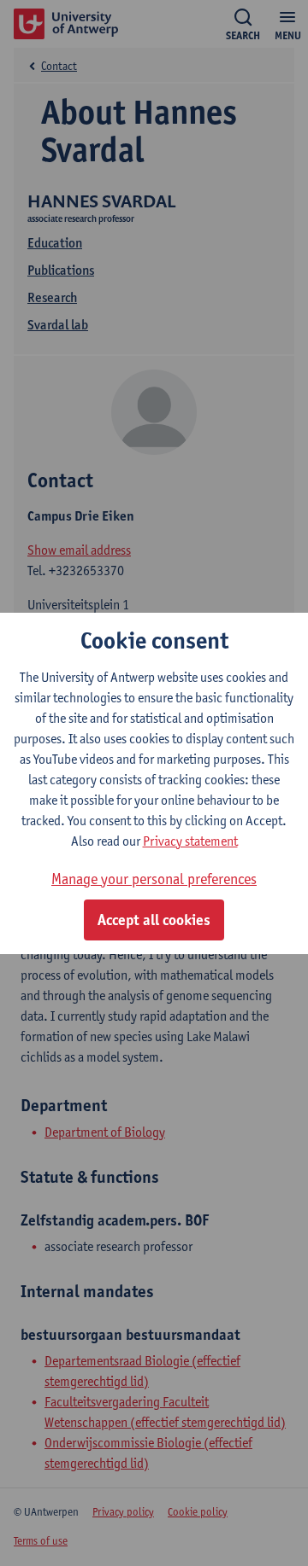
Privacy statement (190, 841)
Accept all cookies (154, 920)
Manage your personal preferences (154, 879)
